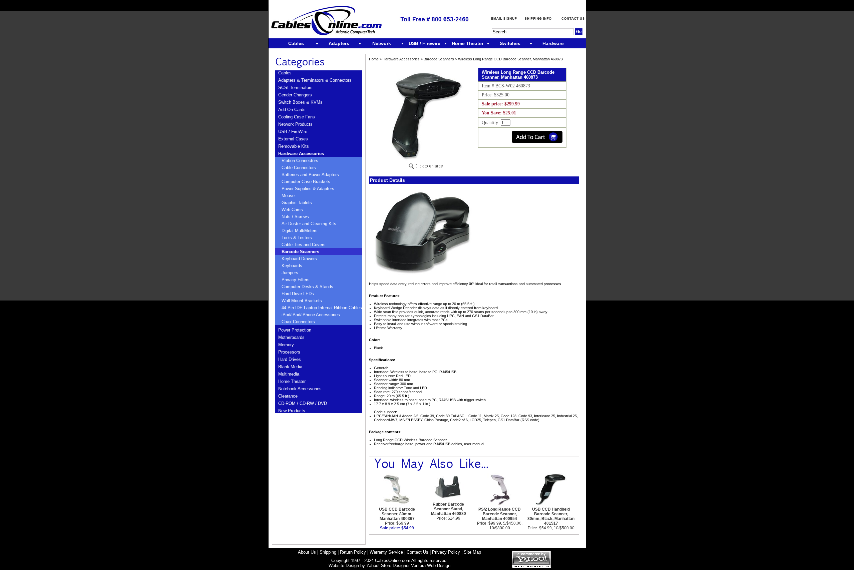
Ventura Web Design (430, 565)
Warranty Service (386, 552)
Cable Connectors (299, 167)
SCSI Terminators (295, 87)
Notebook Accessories (300, 388)
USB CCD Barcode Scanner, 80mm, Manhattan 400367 (397, 514)
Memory (286, 344)
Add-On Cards (292, 109)
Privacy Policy (446, 552)
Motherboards (291, 337)
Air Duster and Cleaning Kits (309, 223)
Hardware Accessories (301, 153)
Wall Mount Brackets (302, 300)
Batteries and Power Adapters (310, 174)
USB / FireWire (292, 131)
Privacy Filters (296, 279)
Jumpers (290, 272)
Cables (285, 72)
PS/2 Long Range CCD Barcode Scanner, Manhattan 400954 (499, 514)
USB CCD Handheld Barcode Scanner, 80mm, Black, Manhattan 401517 (550, 516)
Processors (289, 352)
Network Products (295, 124)
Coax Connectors (298, 321)
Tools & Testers (297, 237)
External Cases (293, 138)
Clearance (288, 396)
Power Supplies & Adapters (308, 188)
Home (374, 59)
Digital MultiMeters (300, 230)
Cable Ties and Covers (304, 244)
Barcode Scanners (300, 251)
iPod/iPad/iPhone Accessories (311, 314)
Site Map (472, 552)
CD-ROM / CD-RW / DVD (302, 403)
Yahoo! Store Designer (388, 565)
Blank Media (290, 366)
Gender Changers (295, 94)
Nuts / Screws (295, 216)
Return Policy (353, 552)
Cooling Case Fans (296, 116)
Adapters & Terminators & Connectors (315, 80)
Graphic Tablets (297, 202)
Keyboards (292, 265)
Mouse (288, 195)
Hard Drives (289, 359)
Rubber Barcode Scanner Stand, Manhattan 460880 (448, 509)
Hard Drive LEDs (298, 293)
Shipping (328, 552)
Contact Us (417, 552)
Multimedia (288, 374)
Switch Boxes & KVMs (300, 102)
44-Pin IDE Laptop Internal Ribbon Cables (322, 307)
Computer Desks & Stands (307, 286)
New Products (291, 410)
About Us (307, 552)
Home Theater (292, 381)
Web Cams (292, 209)
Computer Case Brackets (306, 181)
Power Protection (294, 330)
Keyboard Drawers (299, 258)
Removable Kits (293, 146)
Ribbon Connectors (300, 160)
